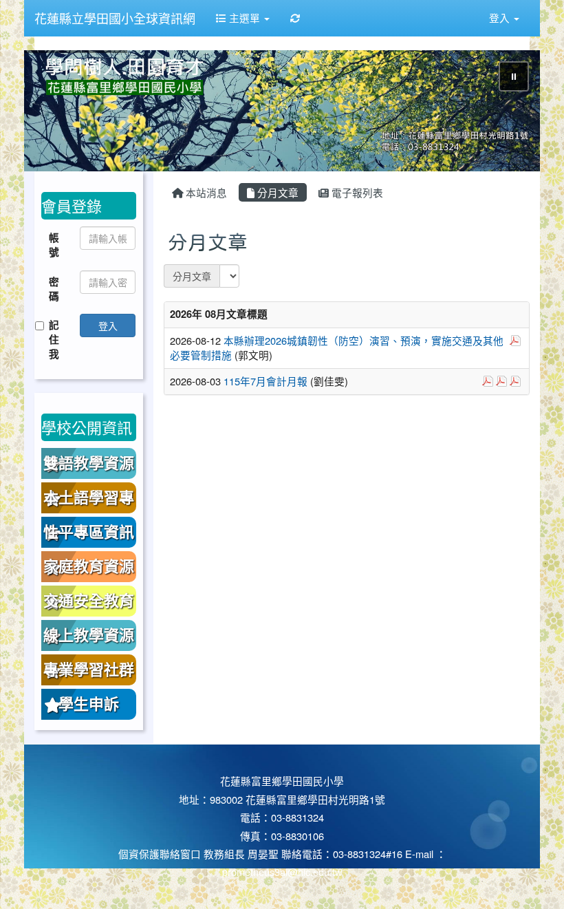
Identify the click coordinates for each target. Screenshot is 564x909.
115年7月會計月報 (265, 381)
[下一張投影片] (507, 113)
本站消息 (205, 192)
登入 (108, 325)
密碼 (54, 289)
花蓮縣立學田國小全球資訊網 (114, 18)
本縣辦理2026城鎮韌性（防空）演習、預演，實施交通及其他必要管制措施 (336, 347)
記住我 (54, 339)
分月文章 (276, 192)
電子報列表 (356, 192)
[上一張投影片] (57, 113)
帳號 (54, 245)
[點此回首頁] (282, 110)
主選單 (244, 17)
